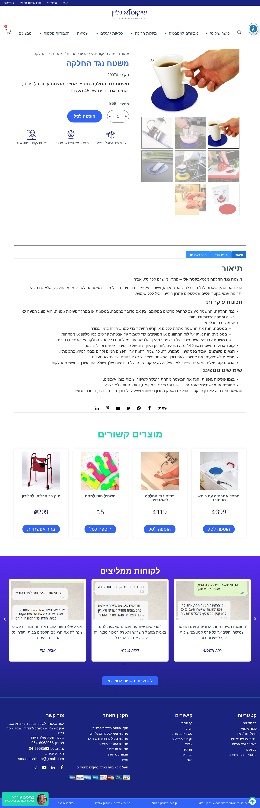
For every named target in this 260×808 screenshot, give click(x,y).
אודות (53, 3)
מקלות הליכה (146, 33)
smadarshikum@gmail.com (41, 759)
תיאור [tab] (239, 254)
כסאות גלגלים (111, 33)
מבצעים (25, 33)
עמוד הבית (120, 54)
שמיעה (82, 33)
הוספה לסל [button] (219, 529)
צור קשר (9, 3)
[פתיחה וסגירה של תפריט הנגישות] (253, 28)
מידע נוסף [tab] (221, 254)
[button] (151, 60)
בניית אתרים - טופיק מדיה (113, 803)
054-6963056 (42, 743)
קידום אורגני (65, 803)
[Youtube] (44, 767)
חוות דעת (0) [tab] (198, 254)
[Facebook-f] (62, 767)
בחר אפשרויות (41, 529)
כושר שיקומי (220, 33)
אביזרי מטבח (77, 54)
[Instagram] (35, 767)
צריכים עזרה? (23, 797)
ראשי (66, 3)
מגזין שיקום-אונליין (30, 3)
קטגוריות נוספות (56, 33)
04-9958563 (39, 748)
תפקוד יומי (99, 54)
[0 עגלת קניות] (8, 31)
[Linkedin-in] (53, 767)
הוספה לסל (84, 116)
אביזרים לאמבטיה (183, 33)
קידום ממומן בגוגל (164, 803)
